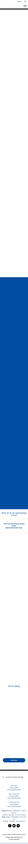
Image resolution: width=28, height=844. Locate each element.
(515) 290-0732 (16, 790)
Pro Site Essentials (14, 839)
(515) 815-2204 (16, 798)
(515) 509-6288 (16, 806)
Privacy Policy (7, 834)
